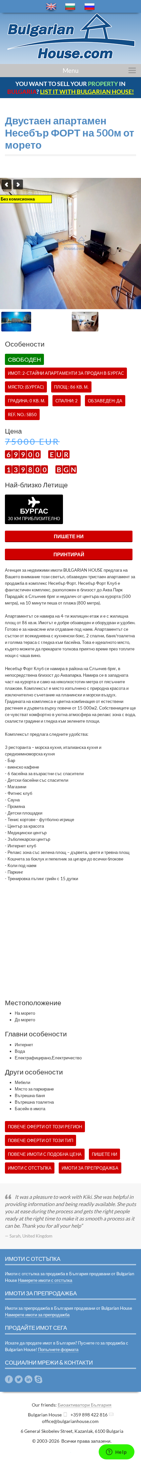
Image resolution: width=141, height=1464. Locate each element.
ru (89, 6)
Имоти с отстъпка (29, 1168)
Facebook (9, 1379)
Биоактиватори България (84, 1405)
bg (70, 6)
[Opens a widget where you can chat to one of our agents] (116, 1452)
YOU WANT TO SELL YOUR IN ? (70, 87)
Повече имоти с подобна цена (45, 1154)
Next (18, 184)
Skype (38, 1379)
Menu (71, 70)
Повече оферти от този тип (40, 1140)
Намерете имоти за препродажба (37, 1314)
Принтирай (68, 554)
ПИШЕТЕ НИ (69, 536)
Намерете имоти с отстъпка (45, 1280)
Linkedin (28, 1379)
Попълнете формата (58, 1349)
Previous (6, 184)
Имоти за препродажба (90, 1168)
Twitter (19, 1379)
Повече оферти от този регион (45, 1126)
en (51, 6)
